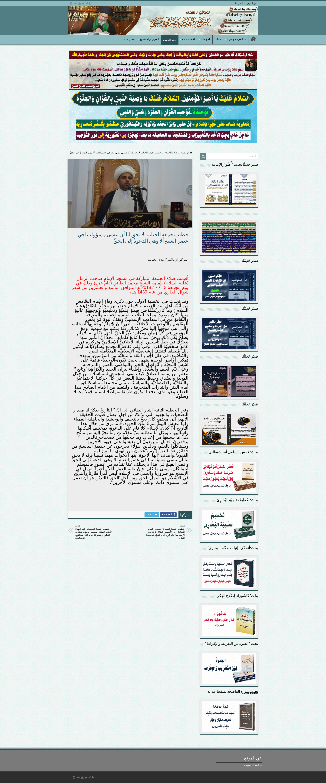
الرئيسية (185, 152)
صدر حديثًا (128, 39)
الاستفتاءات (188, 39)
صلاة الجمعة (170, 39)
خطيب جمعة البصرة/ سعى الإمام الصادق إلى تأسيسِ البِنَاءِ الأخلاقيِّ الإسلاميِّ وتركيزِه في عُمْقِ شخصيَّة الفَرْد (165, 532)
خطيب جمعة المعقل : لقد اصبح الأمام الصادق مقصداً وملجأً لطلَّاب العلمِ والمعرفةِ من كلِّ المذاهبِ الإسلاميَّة (93, 532)
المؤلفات (206, 39)
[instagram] (70, 3)
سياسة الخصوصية (253, 765)
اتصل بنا (239, 3)
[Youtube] (79, 3)
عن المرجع (251, 3)
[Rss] (90, 3)
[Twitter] (83, 3)
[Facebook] (87, 3)
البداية (253, 39)
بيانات (218, 39)
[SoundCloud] (75, 3)
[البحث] (203, 156)
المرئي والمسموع (149, 39)
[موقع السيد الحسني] (163, 20)
